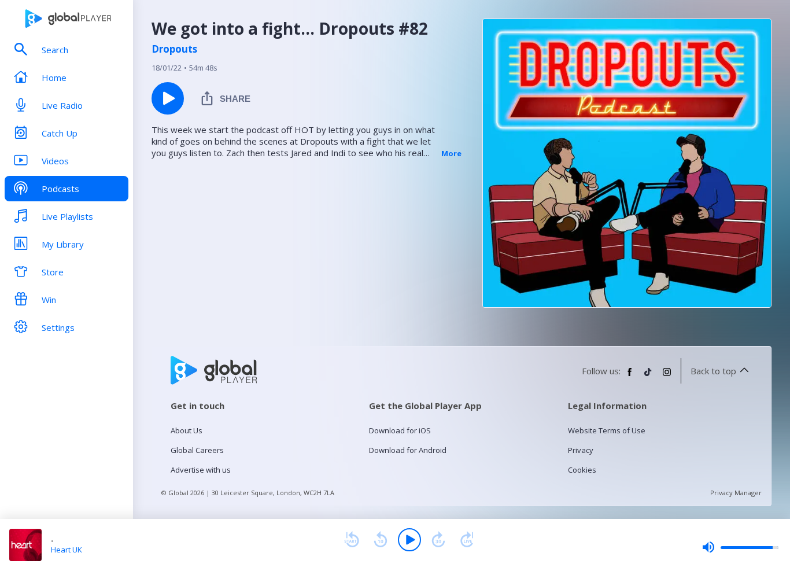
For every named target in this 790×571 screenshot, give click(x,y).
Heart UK (66, 549)
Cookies (582, 470)
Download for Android (407, 450)
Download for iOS (400, 430)
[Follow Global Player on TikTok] (648, 377)
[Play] (409, 539)
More (451, 153)
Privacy (580, 450)
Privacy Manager (736, 492)
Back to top (713, 371)
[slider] (740, 547)
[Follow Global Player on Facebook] (630, 377)
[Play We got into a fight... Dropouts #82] (168, 98)
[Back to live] (467, 539)
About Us (186, 430)
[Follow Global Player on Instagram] (667, 377)
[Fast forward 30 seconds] (438, 539)
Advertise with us (201, 470)
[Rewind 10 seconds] (380, 539)
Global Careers (197, 450)
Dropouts (174, 49)
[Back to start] (351, 539)
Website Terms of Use (606, 430)
